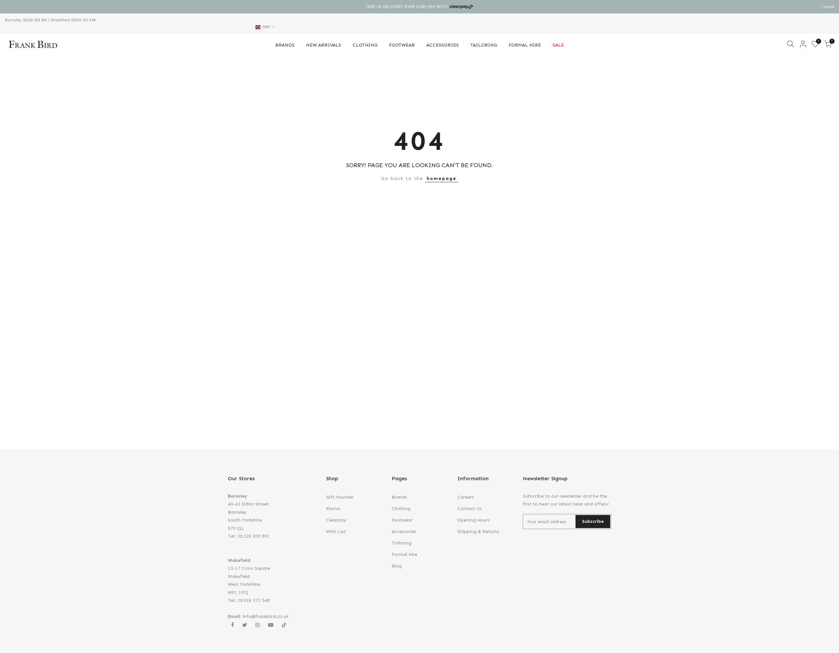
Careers (465, 497)
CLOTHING (365, 45)
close (13, 6)
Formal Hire (404, 554)
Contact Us (469, 508)
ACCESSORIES (442, 45)
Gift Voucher (340, 497)
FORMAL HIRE (525, 45)
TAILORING (483, 45)
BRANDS (285, 45)
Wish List (336, 531)
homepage (442, 178)
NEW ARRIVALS (323, 45)
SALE (558, 45)
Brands (399, 497)
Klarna (333, 508)
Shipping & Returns (478, 531)
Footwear (402, 520)
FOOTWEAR (402, 45)
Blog (397, 566)
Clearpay (336, 520)
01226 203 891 (34, 20)
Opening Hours (473, 520)
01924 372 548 (82, 20)
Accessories (404, 531)
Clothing (401, 508)
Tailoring (401, 543)
